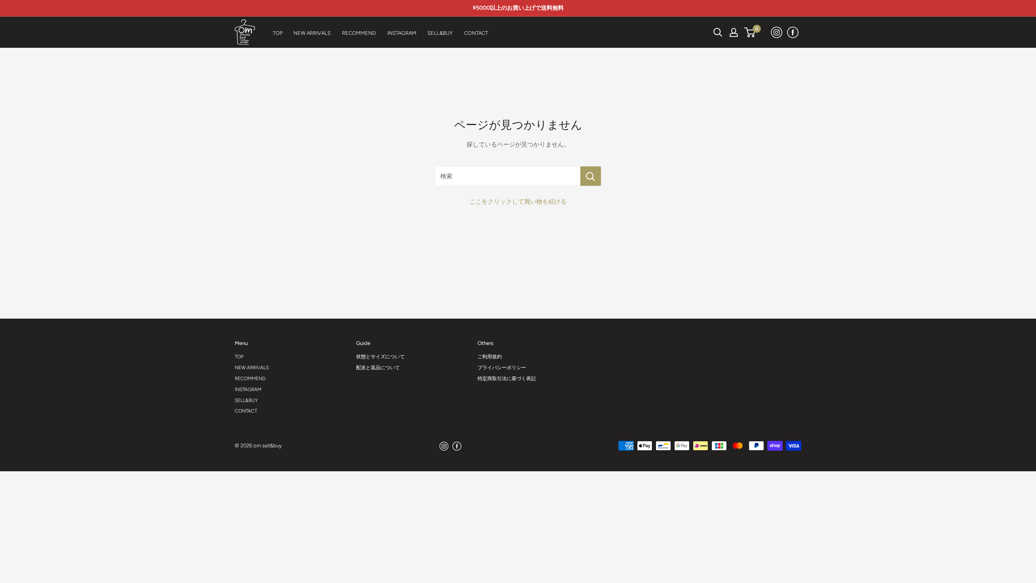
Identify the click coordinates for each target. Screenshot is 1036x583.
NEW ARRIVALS (252, 367)
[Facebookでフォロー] (793, 32)
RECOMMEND (250, 378)
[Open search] (717, 32)
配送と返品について (378, 367)
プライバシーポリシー (502, 367)
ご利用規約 (490, 357)
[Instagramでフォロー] (777, 32)
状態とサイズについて (380, 357)
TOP (239, 357)
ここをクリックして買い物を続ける (518, 201)
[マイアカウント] (734, 32)
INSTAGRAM (248, 389)
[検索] (698, 32)
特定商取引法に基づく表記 (507, 378)
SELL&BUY (246, 400)
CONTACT (246, 411)
